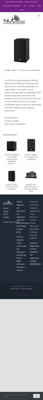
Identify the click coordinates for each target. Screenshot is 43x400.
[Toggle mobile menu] (39, 15)
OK (36, 396)
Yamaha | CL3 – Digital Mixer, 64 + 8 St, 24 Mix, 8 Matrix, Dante (31, 187)
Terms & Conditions (26, 289)
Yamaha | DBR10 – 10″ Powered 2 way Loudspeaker (31, 157)
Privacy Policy (15, 289)
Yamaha (16, 121)
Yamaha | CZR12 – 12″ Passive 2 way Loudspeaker (11, 186)
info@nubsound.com (31, 2)
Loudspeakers (20, 124)
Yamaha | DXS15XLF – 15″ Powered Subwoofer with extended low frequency (12, 159)
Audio (11, 124)
